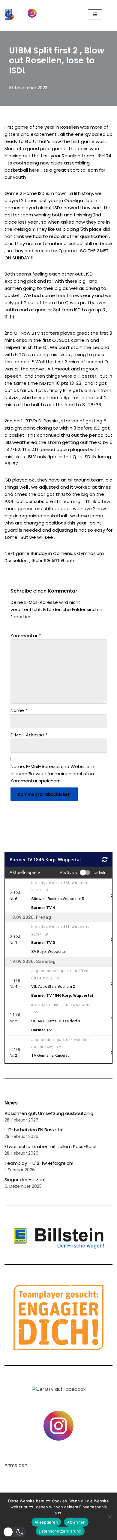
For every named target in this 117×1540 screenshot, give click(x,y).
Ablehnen (76, 1522)
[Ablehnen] (109, 1517)
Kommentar (25, 636)
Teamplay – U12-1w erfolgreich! (38, 1163)
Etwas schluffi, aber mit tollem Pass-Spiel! (51, 1146)
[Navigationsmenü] (95, 14)
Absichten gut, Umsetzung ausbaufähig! (49, 1113)
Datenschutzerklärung (60, 1531)
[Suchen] (107, 14)
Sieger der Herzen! (24, 1179)
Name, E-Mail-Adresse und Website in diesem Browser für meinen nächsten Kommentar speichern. (52, 773)
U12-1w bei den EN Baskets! (33, 1130)
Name (18, 710)
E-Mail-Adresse (28, 735)
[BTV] (9, 14)
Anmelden (15, 1465)
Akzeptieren (46, 1522)
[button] (14, 1532)
